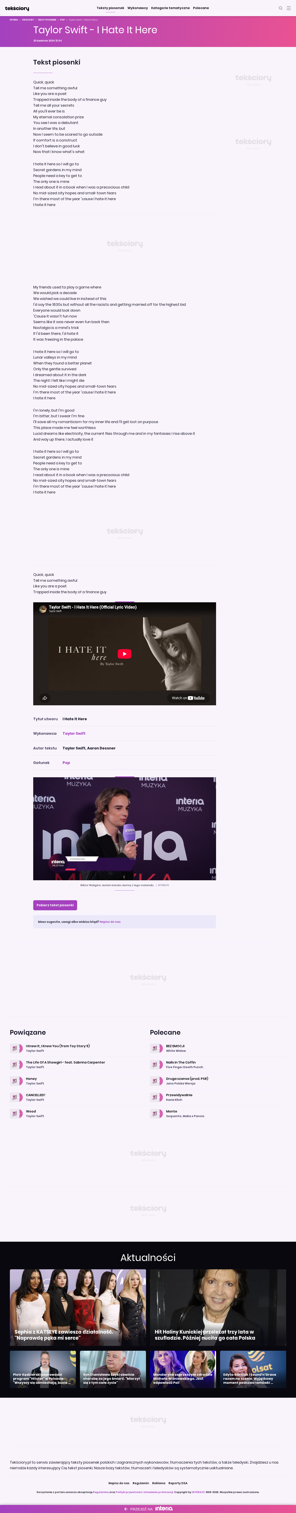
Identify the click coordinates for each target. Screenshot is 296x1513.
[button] (110, 8)
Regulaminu (101, 1492)
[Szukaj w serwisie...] (281, 8)
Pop (62, 19)
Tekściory (28, 19)
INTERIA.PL (198, 1492)
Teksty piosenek (47, 19)
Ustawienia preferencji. (158, 1492)
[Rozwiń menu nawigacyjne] (289, 8)
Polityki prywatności (129, 1492)
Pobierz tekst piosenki (55, 905)
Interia (14, 19)
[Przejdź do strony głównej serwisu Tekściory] (17, 8)
